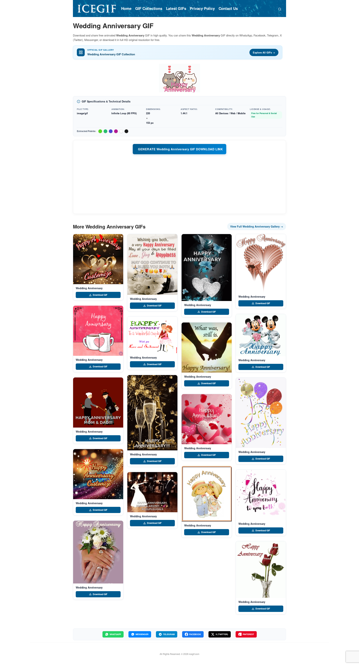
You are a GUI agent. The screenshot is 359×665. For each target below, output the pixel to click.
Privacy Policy (202, 8)
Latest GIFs (176, 8)
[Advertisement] (179, 184)
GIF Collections (148, 8)
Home (126, 8)
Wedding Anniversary (89, 288)
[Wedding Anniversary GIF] (98, 259)
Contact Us (228, 8)
